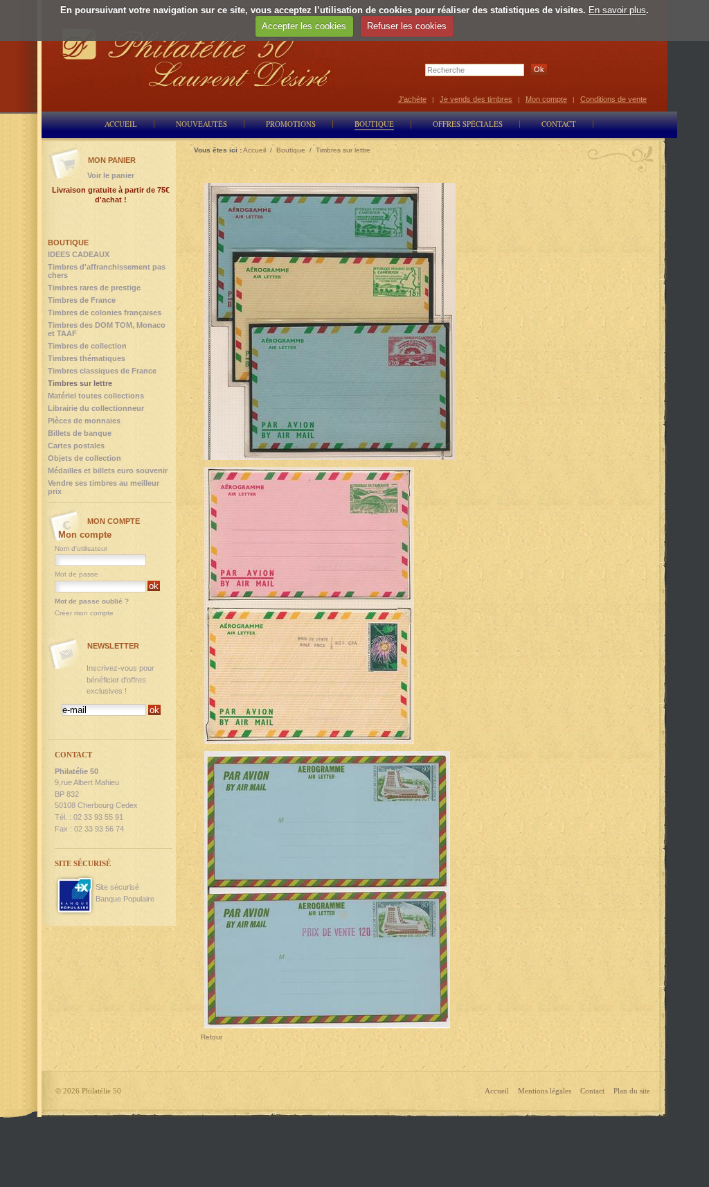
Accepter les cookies (304, 26)
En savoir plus (617, 10)
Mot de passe (76, 574)
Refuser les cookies (407, 26)
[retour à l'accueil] (196, 57)
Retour (211, 1037)
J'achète (412, 99)
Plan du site (631, 1091)
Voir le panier (110, 175)
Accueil (497, 1091)
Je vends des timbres (476, 99)
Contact (592, 1091)
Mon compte (546, 99)
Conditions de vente (613, 99)
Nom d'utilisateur (81, 548)
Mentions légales (544, 1091)
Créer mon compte (84, 613)
